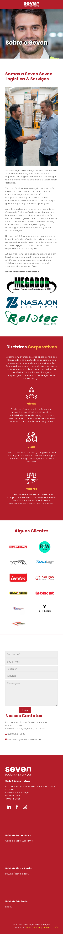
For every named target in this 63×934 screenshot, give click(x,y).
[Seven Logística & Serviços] (31, 4)
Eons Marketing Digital (37, 927)
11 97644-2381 (12, 798)
